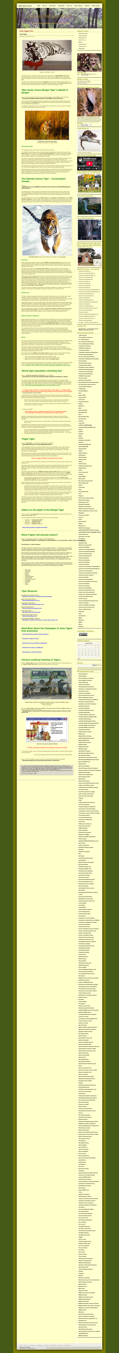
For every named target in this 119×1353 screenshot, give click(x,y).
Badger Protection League (85, 731)
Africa (80, 393)
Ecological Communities (85, 440)
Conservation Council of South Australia (88, 811)
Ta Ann (80, 1192)
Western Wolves (82, 1284)
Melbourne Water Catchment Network (88, 1027)
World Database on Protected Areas (87, 1324)
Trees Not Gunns (83, 1254)
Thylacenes (81, 611)
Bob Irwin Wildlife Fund (84, 761)
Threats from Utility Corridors (86, 596)
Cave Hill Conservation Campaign (87, 791)
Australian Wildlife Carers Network (87, 725)
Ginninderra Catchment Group (86, 939)
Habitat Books (82, 48)
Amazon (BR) (82, 395)
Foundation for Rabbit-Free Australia (88, 922)
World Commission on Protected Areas (88, 1322)
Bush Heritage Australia (84, 776)
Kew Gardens (82, 1003)
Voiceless (81, 1271)
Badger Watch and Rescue (85, 736)
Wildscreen (81, 1312)
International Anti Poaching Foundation (88, 984)
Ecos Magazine (82, 860)
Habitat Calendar (82, 44)
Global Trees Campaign (84, 943)
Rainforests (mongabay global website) (88, 1121)
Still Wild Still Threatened (85, 1185)
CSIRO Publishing (83, 828)
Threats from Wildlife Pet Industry (87, 605)
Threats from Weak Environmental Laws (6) (88, 314)
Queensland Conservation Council (87, 1110)
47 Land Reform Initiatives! (85, 386)
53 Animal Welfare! (83, 390)
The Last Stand (82, 1222)
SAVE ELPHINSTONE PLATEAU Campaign (89, 530)
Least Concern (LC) (83, 472)
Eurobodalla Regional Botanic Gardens (88, 892)
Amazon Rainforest (83, 682)
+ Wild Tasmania (82, 335)
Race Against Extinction (84, 1115)
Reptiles (81, 523)
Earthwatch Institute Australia (86, 847)
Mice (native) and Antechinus (86, 480)
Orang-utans (82, 487)
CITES (80, 800)
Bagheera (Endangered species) (86, 738)
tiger (25, 768)
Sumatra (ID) (82, 538)
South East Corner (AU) (84, 536)
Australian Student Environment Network (89, 723)
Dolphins (81, 431)
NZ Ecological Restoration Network (87, 1085)
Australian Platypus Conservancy (87, 714)
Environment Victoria (84, 877)
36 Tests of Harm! (83, 378)
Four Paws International (84, 924)
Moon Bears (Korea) (83, 1033)
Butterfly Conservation (84, 781)
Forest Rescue (82, 915)
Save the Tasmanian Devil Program (87, 1157)
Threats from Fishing (84, 564)
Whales (80, 617)
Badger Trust (82, 733)
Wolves (80, 624)
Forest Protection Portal (84, 913)
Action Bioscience (83, 673)
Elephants (81, 442)
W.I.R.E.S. (81, 1275)
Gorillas (80, 450)
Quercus (81, 1112)
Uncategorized (82, 615)
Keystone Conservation (84, 1005)
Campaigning (61, 5)
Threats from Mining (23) (84, 297)
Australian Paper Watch (84, 712)
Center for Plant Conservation (86, 796)
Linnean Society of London (85, 1020)
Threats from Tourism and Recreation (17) (88, 308)
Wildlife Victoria (82, 1309)
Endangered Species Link (85, 866)
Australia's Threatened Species (86, 701)
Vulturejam (81, 1273)
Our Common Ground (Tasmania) (87, 1100)
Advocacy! (69, 5)
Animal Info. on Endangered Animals (88, 688)
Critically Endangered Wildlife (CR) (87, 427)
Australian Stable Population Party (87, 721)
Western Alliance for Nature (85, 1282)
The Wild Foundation (84, 1232)
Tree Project (81, 1249)
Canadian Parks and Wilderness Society (88, 787)
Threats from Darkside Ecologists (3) (87, 275)
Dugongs (81, 433)
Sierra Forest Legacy (84, 1168)
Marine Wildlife (82, 476)
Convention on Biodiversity (85, 819)
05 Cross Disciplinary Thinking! (86, 343)
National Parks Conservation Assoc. (87, 1050)
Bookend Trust (82, 763)
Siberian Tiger (50, 767)
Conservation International (85, 817)
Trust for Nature (82, 1256)
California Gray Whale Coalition (86, 785)
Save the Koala (82, 1153)
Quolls (80, 519)
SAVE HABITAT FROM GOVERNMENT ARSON (90, 532)
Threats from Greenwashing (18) (86, 293)
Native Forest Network (84, 1055)
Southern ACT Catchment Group (87, 1183)
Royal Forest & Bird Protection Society (88, 1132)
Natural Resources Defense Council (87, 1063)
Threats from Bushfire (31, 770)
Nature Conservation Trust (85, 1072)
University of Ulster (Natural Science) (88, 1264)
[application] (89, 163)
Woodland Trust (82, 1320)
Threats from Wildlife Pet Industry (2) (87, 316)
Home (38, 5)
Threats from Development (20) (86, 279)
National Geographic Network (86, 1042)
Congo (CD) (81, 423)
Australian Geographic (84, 708)
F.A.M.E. (80, 894)
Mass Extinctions (83, 1025)
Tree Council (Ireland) (84, 1245)
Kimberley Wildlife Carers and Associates (89, 1010)
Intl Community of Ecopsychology (87, 988)
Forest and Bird (82, 903)
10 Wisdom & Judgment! (85, 348)
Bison (80, 414)
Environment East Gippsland (86, 870)
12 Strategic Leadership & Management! (88, 352)
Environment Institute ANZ (85, 873)
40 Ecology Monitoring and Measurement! (89, 382)
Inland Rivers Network (84, 980)
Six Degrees (81, 1170)
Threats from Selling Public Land (87, 590)
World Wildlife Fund (55, 769)
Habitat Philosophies (83, 33)
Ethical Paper (82, 890)
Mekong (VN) (82, 478)
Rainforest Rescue (83, 1119)
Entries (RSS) (22, 1348)
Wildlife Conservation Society (65, 768)
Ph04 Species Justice (84, 502)
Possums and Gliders (84, 515)
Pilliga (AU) (81, 513)
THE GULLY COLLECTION (85, 545)
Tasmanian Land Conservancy (86, 1202)
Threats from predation (84, 585)
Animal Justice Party (84, 691)
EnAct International (83, 864)
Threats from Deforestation (42, 770)
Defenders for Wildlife (84, 834)
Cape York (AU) (82, 418)
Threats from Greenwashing (85, 570)
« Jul (78, 658)
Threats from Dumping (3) (84, 283)
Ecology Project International (86, 858)
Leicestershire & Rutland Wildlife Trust (88, 1018)
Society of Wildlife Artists (85, 1177)
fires (60, 766)
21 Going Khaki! (82, 361)
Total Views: (80, 83)
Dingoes (81, 429)
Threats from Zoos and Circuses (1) (87, 318)
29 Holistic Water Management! (86, 369)
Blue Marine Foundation (84, 751)
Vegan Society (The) (83, 1267)
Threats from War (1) (83, 312)
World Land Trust (83, 1327)
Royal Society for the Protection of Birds (88, 1134)
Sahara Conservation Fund (85, 1136)
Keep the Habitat (83, 1001)
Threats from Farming (84, 562)
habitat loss (64, 766)
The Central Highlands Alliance (86, 1209)
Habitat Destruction (83, 956)
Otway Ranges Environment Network (88, 1097)
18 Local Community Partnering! (86, 356)
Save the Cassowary (83, 1149)
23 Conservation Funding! (85, 363)
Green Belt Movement (84, 950)
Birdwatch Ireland (83, 748)
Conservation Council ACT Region (87, 808)
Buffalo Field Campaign (84, 772)
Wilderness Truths (83, 1290)
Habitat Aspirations (83, 35)
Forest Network (82, 907)
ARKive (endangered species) (86, 697)
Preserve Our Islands (84, 1104)
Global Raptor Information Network (87, 941)
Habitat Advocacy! (83, 37)
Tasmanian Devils (83, 543)
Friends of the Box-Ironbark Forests (87, 930)
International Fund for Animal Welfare (88, 986)
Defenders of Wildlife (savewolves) (87, 836)
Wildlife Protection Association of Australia (89, 1305)
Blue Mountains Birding (84, 755)
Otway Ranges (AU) (83, 491)
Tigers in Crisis (82, 1239)
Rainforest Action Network (85, 1117)
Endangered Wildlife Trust (85, 868)
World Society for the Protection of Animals (89, 1331)
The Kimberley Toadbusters (85, 1220)
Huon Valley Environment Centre (86, 973)
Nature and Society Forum (85, 1067)
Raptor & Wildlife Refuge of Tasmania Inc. (89, 1125)
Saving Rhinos (82, 1160)
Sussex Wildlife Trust (84, 1190)
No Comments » (35, 771)
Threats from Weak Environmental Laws (88, 600)
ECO (80, 853)
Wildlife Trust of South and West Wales (88, 1307)
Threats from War (83, 598)
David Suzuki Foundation (85, 832)
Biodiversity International (85, 742)
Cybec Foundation (83, 830)
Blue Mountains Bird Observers (86, 753)
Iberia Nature (82, 975)
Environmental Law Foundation (86, 883)
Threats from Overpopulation (86, 579)
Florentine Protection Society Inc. (87, 900)
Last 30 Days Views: (81, 81)
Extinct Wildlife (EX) (83, 446)
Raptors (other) (82, 521)
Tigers (29, 771)
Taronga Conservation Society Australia (88, 1198)
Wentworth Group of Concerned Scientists (89, 1279)
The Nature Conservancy (85, 1228)
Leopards (81, 474)
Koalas (80, 470)
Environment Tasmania (84, 875)
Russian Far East (42, 767)
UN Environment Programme (86, 1258)
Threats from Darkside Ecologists (87, 551)
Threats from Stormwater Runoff (87, 592)
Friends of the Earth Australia (86, 935)
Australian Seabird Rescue (85, 718)
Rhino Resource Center (84, 1127)
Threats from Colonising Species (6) (87, 273)
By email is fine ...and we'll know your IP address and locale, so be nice (88, 329)
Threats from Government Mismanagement (89, 568)
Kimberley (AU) (82, 468)
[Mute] (96, 169)
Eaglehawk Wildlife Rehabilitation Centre (88, 841)
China (57, 766)
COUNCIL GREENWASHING (85, 425)
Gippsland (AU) (82, 448)
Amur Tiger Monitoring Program (36, 766)
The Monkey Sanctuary (84, 1226)
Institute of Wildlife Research (86, 982)
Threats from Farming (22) (85, 285)
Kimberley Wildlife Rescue (85, 1012)
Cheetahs (81, 420)
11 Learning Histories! (84, 350)
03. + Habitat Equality (84, 339)
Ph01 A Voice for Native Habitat (86, 498)
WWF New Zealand (83, 1335)
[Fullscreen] (99, 169)
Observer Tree (82, 1093)
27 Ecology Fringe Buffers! (85, 365)
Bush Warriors (82, 778)
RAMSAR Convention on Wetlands (87, 1123)
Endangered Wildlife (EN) (85, 444)
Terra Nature (82, 1207)
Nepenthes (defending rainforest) (87, 1078)
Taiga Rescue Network (84, 1194)
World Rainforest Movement (85, 1329)
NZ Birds (81, 1082)
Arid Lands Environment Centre (86, 695)
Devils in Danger (83, 838)
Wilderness (81, 620)
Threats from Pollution (84, 583)
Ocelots (80, 485)
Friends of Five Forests (84, 926)
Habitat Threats (78, 5)
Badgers (81, 403)
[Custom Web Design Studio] (25, 1347)
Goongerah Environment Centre (86, 945)
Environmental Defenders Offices (87, 879)
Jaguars (80, 461)
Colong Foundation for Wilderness (87, 806)
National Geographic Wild (85, 1044)
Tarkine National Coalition (85, 1196)
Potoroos (81, 517)
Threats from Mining (84, 577)
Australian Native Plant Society (86, 710)
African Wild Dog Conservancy (86, 678)
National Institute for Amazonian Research (89, 1046)
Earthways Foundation (84, 851)
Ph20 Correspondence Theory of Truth (88, 510)
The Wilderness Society (84, 1235)
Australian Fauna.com (84, 706)
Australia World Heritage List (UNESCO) (88, 699)
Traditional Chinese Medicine (51, 768)
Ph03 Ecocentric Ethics (84, 500)
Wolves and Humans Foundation (87, 1316)
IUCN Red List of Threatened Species (88, 995)
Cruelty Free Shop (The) (84, 826)
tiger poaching (41, 768)
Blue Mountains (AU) (84, 416)
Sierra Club (81, 1166)
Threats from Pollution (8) (84, 304)
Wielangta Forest (83, 1286)
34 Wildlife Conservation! (85, 375)
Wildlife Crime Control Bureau (27, 769)
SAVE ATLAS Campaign (84, 528)
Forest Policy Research (84, 911)
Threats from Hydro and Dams (86, 575)
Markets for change (83, 1023)
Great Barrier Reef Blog (84, 948)
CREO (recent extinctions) (85, 823)
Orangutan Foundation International (87, 1095)
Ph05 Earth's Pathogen (84, 504)
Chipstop (81, 798)
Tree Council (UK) (83, 1247)
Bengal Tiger (53, 766)
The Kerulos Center (83, 1217)
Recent (78, 125)
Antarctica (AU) (82, 397)
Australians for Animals (84, 729)
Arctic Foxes (82, 399)
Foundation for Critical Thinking (86, 918)
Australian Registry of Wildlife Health (88, 716)
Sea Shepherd (82, 1164)
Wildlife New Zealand (84, 1301)
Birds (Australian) (83, 410)
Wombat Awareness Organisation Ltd (88, 1318)
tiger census (29, 768)
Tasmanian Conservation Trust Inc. (87, 1200)
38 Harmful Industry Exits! (85, 380)
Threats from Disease (84, 557)
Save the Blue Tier (83, 1147)
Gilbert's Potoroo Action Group (86, 937)
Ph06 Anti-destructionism (85, 506)
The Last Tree (82, 1224)
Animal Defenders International (86, 686)
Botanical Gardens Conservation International (90, 770)
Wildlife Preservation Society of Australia (88, 1303)
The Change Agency (84, 1211)
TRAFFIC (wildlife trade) (84, 1243)
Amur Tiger (26, 766)
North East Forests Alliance (85, 1080)
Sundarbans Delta (68, 767)
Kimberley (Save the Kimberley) (86, 1008)
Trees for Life (82, 1252)
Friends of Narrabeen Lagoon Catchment (89, 928)
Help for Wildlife (82, 967)
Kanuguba (81, 999)
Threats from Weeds (83, 602)
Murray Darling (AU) (83, 483)
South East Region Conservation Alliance (89, 1181)
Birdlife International (84, 746)
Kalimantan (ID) (82, 463)
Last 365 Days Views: (82, 82)
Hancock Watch (82, 960)
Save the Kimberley (83, 1151)
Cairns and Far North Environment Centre (89, 783)
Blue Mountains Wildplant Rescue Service (89, 759)
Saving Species (82, 1162)
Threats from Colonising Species (87, 549)
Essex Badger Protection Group (86, 888)
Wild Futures (82, 1288)
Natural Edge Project (84, 1059)
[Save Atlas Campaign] (89, 229)
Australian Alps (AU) (84, 401)
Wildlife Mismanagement (85, 1299)
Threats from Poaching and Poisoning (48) (88, 301)
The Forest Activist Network (85, 1213)
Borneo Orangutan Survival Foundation (88, 768)
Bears (80, 408)
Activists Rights (82, 676)
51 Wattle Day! (82, 388)
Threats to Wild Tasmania (85, 609)
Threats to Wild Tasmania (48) (85, 320)
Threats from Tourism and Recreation (88, 594)
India (68, 766)
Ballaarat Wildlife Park (84, 740)
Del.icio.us (31, 773)
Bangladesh (46, 766)
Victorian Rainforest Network (86, 1269)
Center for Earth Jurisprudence (86, 793)
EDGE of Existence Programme (86, 862)
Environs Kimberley (83, 885)
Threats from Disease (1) (84, 281)
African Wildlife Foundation (85, 680)
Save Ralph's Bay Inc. (84, 1142)
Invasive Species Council (85, 993)
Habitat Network (82, 958)
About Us (44, 5)
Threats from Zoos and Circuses (86, 607)
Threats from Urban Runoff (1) (85, 310)
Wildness (87, 5)
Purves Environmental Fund (85, 1108)
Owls (80, 493)
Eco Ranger (81, 856)
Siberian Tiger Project (58, 767)
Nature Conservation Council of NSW (88, 1070)
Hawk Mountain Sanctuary (85, 963)
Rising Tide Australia (84, 1130)
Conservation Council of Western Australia (89, 813)
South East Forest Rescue (85, 1179)
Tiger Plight (23, 34)
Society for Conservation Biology (87, 1175)
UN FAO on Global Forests (85, 1260)
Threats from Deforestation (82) (86, 277)
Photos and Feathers (84, 1102)
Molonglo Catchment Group (85, 1031)
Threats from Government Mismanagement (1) (89, 291)
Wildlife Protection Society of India (42, 769)
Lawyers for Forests (83, 1016)
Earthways (81, 849)
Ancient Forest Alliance (84, 684)
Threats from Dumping (84, 560)
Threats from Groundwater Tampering (88, 572)
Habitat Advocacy (83, 453)
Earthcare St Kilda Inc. (84, 845)
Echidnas (81, 438)
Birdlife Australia (83, 744)
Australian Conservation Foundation (88, 703)
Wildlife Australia (83, 1294)
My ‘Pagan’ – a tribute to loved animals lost (88, 322)
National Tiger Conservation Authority (29, 767)
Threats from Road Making (85, 587)
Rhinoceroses (82, 525)
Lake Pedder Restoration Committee (87, 1014)
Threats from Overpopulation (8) (86, 299)
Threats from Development (85, 555)
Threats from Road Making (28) (86, 306)
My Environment (83, 1035)
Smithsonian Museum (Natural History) (88, 1172)
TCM (22, 768)
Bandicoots (81, 405)
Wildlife (80, 622)
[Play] (80, 169)
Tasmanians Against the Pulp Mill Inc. (88, 1205)
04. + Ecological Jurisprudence (86, 341)
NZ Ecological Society (84, 1087)
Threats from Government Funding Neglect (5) (89, 289)
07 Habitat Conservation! (85, 346)
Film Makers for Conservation (86, 898)
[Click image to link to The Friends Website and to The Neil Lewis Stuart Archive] (89, 183)
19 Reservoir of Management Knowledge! (89, 358)
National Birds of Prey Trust (85, 1038)
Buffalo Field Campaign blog (86, 774)
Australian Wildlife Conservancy (86, 727)
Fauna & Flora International (85, 896)
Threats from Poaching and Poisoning (57, 770)
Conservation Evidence (84, 815)
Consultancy (52, 5)
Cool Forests (82, 821)
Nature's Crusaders (83, 1074)
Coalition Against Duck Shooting (87, 802)
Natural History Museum (84, 1061)
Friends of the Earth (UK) (85, 933)
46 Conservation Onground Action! (87, 384)
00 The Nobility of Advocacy (85, 337)
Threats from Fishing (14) (84, 287)
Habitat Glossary (82, 46)
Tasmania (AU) (82, 540)
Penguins (81, 495)
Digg (35, 773)
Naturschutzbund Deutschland (86, 1076)
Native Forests (82, 1057)
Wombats (81, 626)
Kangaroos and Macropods (85, 465)
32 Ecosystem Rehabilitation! (86, 373)
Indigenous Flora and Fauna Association (89, 978)
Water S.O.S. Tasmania (84, 1277)
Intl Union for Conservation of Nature (88, 990)
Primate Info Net (82, 1106)
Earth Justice (82, 843)
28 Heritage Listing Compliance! (86, 367)
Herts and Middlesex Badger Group (87, 969)
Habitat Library (96, 5)
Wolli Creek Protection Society (86, 1314)
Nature (80, 1065)
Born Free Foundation (84, 766)
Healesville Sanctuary (84, 965)
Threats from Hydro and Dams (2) (86, 295)
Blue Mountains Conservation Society (88, 757)
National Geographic (84, 1040)
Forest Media (82, 905)
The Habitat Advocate (49, 16)
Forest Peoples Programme (85, 909)
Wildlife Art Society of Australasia (87, 1292)
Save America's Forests (84, 1138)
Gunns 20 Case (82, 954)
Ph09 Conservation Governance (86, 508)
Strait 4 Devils (82, 1187)
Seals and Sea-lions (83, 534)
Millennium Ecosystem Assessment (87, 1029)
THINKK (80, 1237)
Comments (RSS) (31, 1348)
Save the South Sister (84, 1155)
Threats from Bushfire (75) (85, 271)
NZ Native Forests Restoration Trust (87, 1089)
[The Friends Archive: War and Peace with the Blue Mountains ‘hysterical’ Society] (89, 257)
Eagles (80, 435)
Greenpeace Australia (84, 952)
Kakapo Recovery (83, 997)
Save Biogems (82, 1140)
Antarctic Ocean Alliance (85, 693)
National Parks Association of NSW (87, 1048)
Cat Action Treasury (83, 789)
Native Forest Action (84, 1053)
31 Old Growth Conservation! (86, 371)
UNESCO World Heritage (84, 1262)
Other (80, 489)
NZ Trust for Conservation (85, 1091)
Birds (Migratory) (83, 412)
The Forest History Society (85, 1215)
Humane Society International (86, 971)
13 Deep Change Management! (86, 354)
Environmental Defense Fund (86, 881)
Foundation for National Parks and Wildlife (89, 920)
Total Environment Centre (85, 1241)
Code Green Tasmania (84, 804)
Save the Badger (83, 1145)
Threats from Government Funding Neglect (89, 566)
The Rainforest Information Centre (87, 1230)
